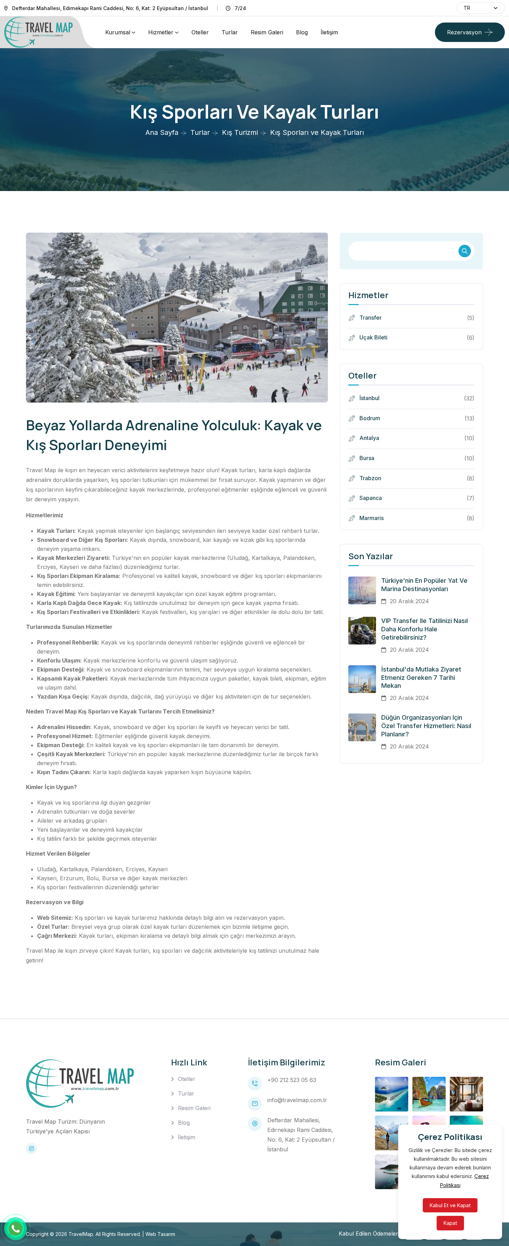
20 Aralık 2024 (408, 601)
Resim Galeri (267, 32)
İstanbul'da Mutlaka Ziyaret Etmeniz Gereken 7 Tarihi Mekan (421, 678)
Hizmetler (160, 32)
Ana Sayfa (161, 132)
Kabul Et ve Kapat (450, 1205)
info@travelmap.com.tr (297, 1100)
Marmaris (371, 517)
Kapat (450, 1223)
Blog (302, 32)
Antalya (368, 437)
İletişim (329, 32)
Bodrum (369, 418)
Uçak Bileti (372, 337)
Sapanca (370, 497)
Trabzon (369, 478)
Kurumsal (117, 32)
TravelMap (81, 1234)
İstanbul (368, 398)
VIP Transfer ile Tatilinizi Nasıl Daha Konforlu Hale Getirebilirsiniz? (424, 629)
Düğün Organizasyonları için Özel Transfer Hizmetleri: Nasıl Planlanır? (426, 726)
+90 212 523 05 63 (291, 1079)
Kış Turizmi (240, 132)
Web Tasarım (160, 1234)
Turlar (230, 32)
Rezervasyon (464, 32)
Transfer (370, 317)
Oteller (200, 32)
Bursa (366, 458)
